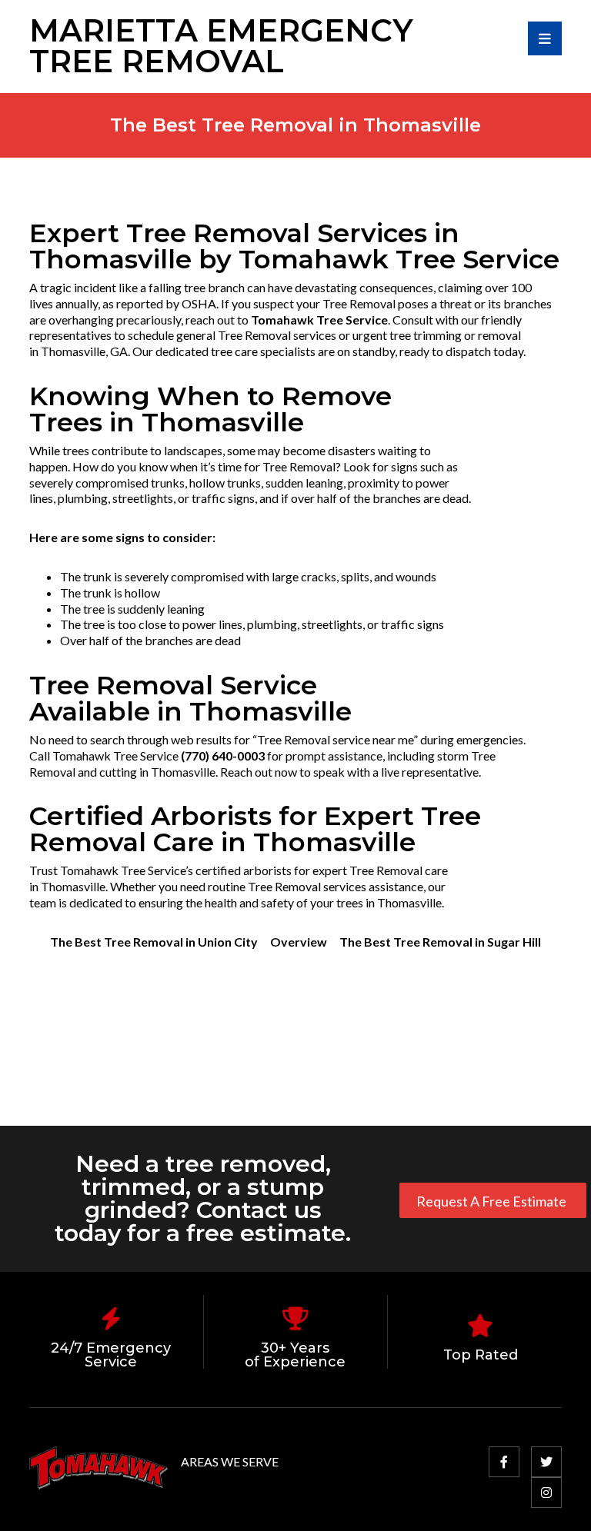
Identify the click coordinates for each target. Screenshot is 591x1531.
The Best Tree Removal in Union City (154, 941)
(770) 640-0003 (223, 755)
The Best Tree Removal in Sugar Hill (440, 941)
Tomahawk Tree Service (319, 319)
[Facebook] (504, 1461)
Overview (298, 941)
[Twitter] (546, 1461)
